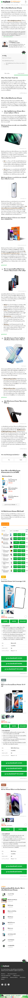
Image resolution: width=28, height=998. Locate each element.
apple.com (24, 198)
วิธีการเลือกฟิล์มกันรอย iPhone (8, 60)
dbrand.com (24, 423)
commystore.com (23, 245)
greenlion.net (24, 148)
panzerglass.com (23, 291)
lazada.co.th (24, 608)
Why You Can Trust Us (6, 58)
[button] (25, 596)
